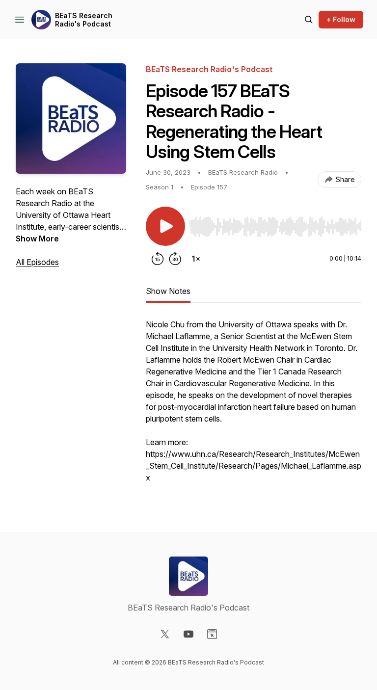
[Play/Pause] (165, 226)
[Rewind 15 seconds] (157, 258)
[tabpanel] (253, 405)
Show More (37, 238)
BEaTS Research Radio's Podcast (83, 19)
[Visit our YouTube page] (188, 634)
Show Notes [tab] (168, 291)
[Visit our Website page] (212, 634)
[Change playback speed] (196, 258)
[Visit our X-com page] (165, 634)
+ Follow (340, 19)
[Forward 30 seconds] (175, 258)
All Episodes (37, 262)
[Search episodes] (309, 20)
